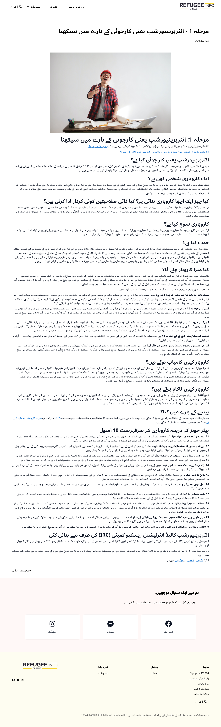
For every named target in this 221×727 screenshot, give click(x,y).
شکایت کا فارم (201, 689)
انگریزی (199, 560)
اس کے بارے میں (76, 6)
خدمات (54, 6)
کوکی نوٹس (203, 684)
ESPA (58, 418)
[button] (15, 7)
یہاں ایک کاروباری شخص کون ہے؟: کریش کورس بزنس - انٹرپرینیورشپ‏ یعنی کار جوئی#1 (163, 151)
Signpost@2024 (199, 673)
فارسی (190, 560)
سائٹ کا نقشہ (201, 694)
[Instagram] (22, 680)
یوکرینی (179, 560)
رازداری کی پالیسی (199, 678)
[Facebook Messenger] (18, 680)
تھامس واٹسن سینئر (98, 146)
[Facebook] (13, 680)
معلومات (35, 6)
